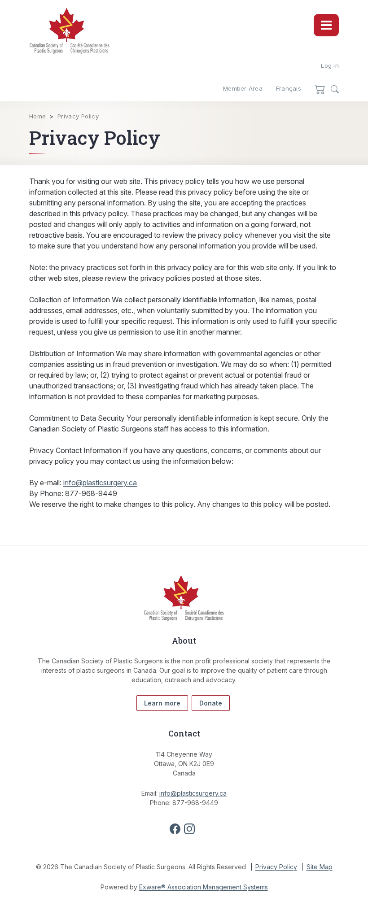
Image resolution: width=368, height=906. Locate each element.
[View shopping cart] (320, 88)
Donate (210, 703)
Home (37, 116)
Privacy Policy (78, 116)
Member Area (243, 88)
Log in (330, 65)
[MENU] (326, 25)
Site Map (320, 867)
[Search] (335, 89)
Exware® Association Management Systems (203, 887)
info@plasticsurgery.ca (100, 482)
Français (288, 88)
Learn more (162, 703)
